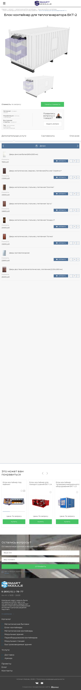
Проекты (6, 664)
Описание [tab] (74, 136)
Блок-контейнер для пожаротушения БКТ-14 (40, 483)
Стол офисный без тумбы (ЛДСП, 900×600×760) (27, 335)
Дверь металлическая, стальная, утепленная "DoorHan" (31, 187)
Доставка (9, 655)
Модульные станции (14, 641)
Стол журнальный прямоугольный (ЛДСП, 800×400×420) (31, 302)
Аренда (8, 658)
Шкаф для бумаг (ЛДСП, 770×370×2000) (24, 450)
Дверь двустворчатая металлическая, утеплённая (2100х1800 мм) (35, 269)
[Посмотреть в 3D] (24, 491)
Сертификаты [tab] (48, 136)
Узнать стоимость (52, 104)
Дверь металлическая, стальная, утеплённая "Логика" (31, 236)
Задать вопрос (52, 124)
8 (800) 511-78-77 (12, 592)
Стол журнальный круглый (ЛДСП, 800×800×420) (28, 286)
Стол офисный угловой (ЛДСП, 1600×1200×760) (27, 368)
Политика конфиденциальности (50, 679)
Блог (4, 667)
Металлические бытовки (17, 624)
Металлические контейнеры (19, 631)
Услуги (5, 650)
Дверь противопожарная (19, 253)
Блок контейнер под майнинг (12, 483)
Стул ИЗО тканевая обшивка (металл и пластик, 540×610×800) (33, 384)
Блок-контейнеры (13, 628)
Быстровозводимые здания (18, 644)
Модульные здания (14, 634)
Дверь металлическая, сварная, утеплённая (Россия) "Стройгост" (35, 171)
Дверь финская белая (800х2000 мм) (23, 154)
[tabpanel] (40, 302)
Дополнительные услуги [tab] (14, 136)
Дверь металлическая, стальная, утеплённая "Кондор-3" (32, 220)
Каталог (6, 619)
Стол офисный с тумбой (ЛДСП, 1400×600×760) (27, 351)
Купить (14, 522)
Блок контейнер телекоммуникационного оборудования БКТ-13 (67, 484)
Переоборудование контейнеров (21, 638)
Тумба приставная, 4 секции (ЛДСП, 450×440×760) (28, 434)
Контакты (7, 671)
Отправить (40, 567)
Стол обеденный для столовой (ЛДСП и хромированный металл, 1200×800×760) (40, 319)
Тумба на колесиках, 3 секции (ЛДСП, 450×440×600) (29, 417)
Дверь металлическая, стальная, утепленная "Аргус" (30, 204)
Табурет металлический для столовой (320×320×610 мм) (31, 401)
